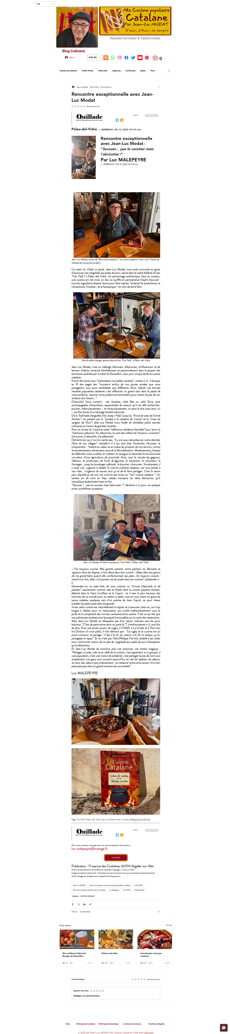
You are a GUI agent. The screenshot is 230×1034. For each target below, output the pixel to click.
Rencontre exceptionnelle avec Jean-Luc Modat (89, 890)
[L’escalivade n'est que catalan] (154, 939)
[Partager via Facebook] (73, 904)
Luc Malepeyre (114, 890)
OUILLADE (138, 885)
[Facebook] (126, 57)
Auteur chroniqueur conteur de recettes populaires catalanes (110, 885)
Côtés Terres (87, 71)
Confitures (130, 71)
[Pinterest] (146, 57)
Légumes (116, 71)
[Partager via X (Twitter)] (78, 904)
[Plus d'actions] (158, 87)
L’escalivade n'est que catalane (151, 954)
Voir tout (169, 925)
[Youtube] (140, 57)
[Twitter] (133, 57)
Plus (153, 71)
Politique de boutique (108, 1024)
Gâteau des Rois (109, 953)
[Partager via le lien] (90, 904)
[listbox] (95, 57)
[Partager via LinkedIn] (84, 904)
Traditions (75, 896)
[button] (95, 57)
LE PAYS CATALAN (87, 896)
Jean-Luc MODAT (79, 885)
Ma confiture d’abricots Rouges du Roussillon (74, 954)
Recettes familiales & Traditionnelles (135, 38)
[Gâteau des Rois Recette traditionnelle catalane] (116, 939)
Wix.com (149, 1032)
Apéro (143, 71)
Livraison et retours (132, 1024)
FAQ (68, 1024)
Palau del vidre (139, 890)
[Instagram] (119, 57)
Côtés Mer (102, 71)
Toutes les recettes (68, 71)
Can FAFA (126, 890)
